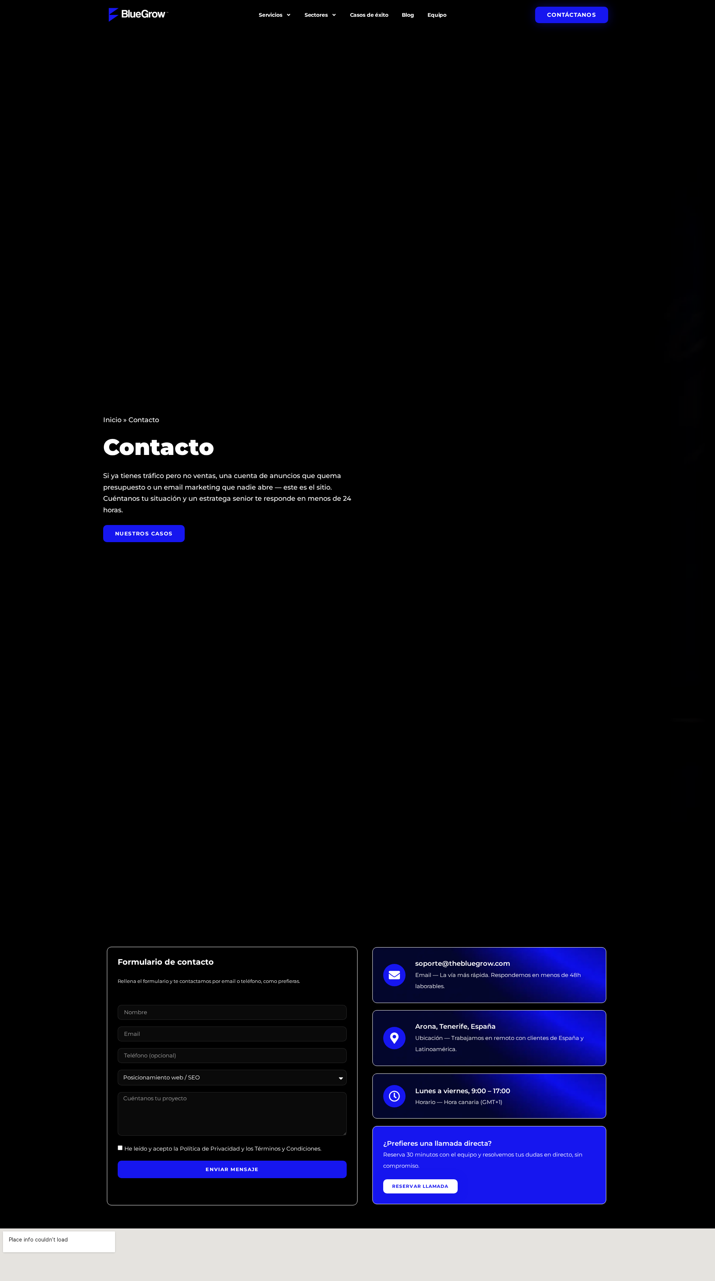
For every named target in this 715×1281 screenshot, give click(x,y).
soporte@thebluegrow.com (462, 963)
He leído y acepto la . (222, 1148)
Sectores (316, 15)
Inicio (112, 420)
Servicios (270, 15)
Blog (408, 15)
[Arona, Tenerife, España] (394, 1038)
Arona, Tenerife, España (455, 1026)
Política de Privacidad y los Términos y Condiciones (250, 1148)
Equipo (437, 15)
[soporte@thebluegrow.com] (394, 975)
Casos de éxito (369, 15)
